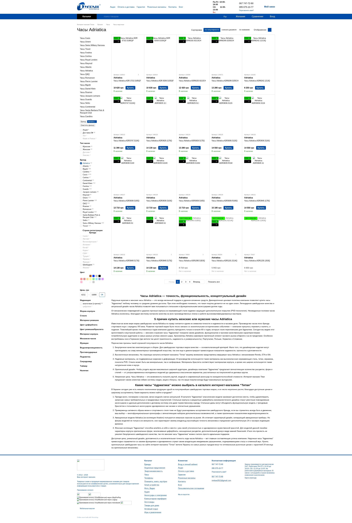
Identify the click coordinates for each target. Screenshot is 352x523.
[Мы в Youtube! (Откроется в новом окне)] (202, 7)
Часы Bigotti (85, 85)
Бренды (147, 464)
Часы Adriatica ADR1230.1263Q (257, 261)
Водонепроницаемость (91, 348)
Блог (181, 7)
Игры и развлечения (152, 512)
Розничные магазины (156, 7)
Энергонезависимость (153, 471)
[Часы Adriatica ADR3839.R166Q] (226, 174)
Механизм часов (88, 338)
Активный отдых (151, 509)
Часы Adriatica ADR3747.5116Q (126, 141)
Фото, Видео (149, 488)
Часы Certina (86, 56)
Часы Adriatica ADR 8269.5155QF (160, 81)
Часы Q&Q (85, 74)
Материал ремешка (89, 320)
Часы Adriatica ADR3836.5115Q (224, 141)
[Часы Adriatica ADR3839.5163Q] (160, 174)
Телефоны (148, 478)
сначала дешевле (229, 30)
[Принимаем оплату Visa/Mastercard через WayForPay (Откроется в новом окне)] (99, 497)
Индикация (85, 300)
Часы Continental (87, 106)
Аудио (147, 492)
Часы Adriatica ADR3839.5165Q (192, 201)
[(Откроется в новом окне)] (126, 503)
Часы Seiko (85, 103)
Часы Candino (86, 116)
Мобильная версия (87, 508)
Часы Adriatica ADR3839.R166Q (225, 201)
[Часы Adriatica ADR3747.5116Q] (128, 114)
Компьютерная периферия (155, 499)
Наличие (84, 370)
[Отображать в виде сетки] (269, 30)
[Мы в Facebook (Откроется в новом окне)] (199, 7)
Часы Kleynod (86, 63)
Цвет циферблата (88, 325)
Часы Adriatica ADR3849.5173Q (126, 261)
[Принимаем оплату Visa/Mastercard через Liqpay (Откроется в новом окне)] (97, 500)
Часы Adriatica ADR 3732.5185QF (127, 81)
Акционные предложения (154, 468)
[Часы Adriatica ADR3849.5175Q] (160, 234)
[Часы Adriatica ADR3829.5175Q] (193, 114)
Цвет (82, 272)
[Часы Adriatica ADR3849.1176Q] (258, 174)
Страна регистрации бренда (93, 231)
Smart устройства (151, 485)
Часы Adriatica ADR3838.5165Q (126, 201)
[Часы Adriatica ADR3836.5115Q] (226, 114)
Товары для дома (151, 505)
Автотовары (149, 502)
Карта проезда (250, 478)
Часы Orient (85, 42)
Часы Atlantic (86, 67)
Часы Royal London (88, 60)
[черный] (99, 276)
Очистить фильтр (87, 125)
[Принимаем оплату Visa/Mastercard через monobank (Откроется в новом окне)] (98, 503)
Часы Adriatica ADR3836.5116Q (257, 141)
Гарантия (141, 7)
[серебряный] (81, 276)
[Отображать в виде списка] (273, 30)
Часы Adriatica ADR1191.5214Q (224, 261)
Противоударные (88, 352)
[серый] (96, 276)
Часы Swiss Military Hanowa (92, 45)
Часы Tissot (85, 49)
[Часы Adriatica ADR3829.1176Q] (160, 114)
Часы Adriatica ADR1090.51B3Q (192, 261)
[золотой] (84, 276)
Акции (112, 7)
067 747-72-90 (246, 3)
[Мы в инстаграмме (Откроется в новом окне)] (206, 7)
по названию (244, 30)
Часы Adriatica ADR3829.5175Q (192, 141)
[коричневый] (90, 276)
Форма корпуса (87, 311)
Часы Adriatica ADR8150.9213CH (192, 81)
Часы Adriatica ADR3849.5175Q (159, 261)
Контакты (172, 7)
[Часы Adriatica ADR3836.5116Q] (258, 114)
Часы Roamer (86, 92)
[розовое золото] (87, 276)
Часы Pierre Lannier (89, 81)
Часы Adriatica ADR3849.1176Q (257, 201)
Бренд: (83, 122)
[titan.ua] (90, 465)
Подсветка (85, 357)
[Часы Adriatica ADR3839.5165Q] (193, 174)
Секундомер (86, 361)
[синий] (93, 276)
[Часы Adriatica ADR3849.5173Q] (128, 234)
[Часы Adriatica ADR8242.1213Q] (258, 54)
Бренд (83, 160)
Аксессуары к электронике (155, 495)
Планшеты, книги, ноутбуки (155, 481)
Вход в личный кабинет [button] (188, 464)
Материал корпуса (89, 334)
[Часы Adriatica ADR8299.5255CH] (226, 54)
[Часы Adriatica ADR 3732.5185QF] (128, 54)
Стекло (83, 316)
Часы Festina (86, 52)
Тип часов (85, 143)
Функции (84, 343)
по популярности (212, 30)
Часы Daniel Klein (88, 88)
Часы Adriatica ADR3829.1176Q (159, 141)
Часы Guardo (86, 99)
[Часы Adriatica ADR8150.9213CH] (193, 54)
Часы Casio (85, 38)
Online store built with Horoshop (87, 517)
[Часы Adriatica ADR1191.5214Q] (226, 234)
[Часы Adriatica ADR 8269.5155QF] (160, 54)
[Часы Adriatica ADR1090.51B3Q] (193, 234)
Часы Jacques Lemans (90, 96)
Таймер (83, 366)
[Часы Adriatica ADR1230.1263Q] (258, 234)
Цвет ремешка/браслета (91, 329)
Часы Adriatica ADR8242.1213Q (257, 81)
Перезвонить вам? (246, 10)
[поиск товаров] (101, 16)
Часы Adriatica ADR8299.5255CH (225, 81)
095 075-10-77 (246, 7)
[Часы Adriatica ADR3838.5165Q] (128, 174)
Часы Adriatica (86, 70)
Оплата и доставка (126, 7)
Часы (146, 475)
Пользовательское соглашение (191, 488)
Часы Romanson (87, 78)
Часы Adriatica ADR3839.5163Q (159, 201)
